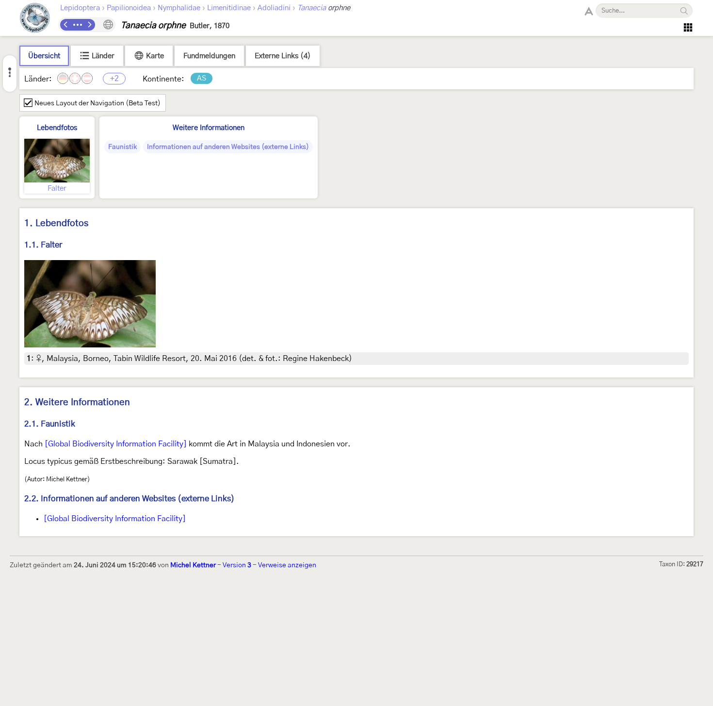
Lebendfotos (57, 127)
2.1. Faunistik (49, 424)
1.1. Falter (43, 245)
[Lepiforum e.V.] (34, 19)
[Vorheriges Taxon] (66, 25)
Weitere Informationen (208, 127)
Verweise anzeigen (287, 565)
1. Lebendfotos (56, 223)
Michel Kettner (193, 565)
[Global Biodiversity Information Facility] (116, 444)
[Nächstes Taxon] (89, 25)
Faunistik (122, 147)
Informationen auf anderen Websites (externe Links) (228, 147)
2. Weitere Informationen (77, 402)
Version (237, 565)
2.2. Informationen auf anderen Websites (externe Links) (129, 498)
